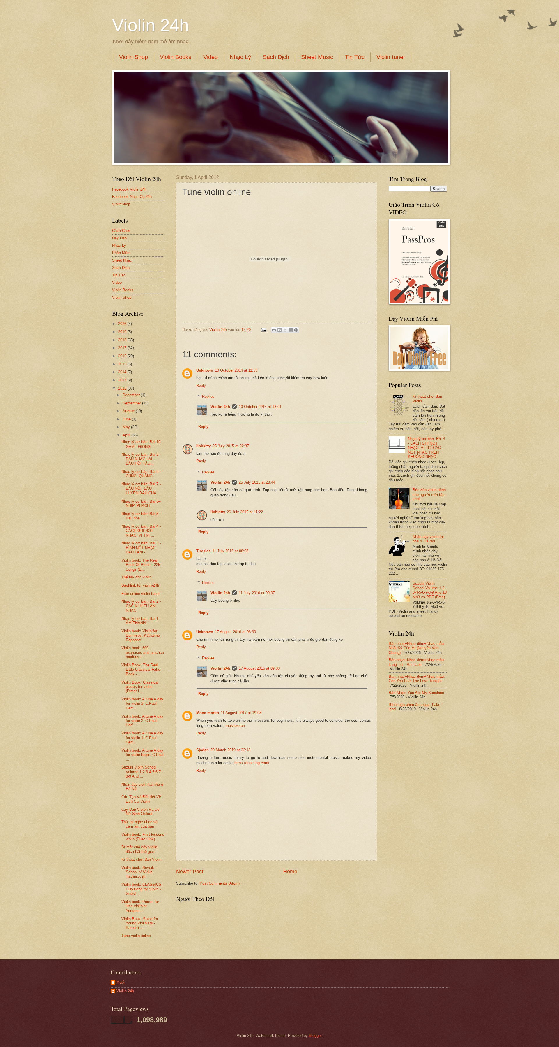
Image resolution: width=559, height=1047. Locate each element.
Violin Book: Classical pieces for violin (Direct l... (139, 686)
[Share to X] (285, 330)
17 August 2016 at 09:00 (259, 668)
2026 (123, 324)
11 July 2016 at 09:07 (257, 593)
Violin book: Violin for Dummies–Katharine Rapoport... (140, 635)
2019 (123, 332)
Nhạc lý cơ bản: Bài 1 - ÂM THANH (141, 620)
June (127, 419)
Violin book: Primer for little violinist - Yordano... (140, 906)
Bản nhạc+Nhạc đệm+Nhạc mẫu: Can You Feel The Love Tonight (417, 678)
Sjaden (202, 750)
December (132, 395)
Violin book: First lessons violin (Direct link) (142, 836)
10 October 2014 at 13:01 (260, 406)
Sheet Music (317, 57)
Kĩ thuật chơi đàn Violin (141, 859)
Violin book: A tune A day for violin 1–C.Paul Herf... (142, 737)
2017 (123, 348)
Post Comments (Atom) (220, 883)
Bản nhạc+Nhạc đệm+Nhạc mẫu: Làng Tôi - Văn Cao (417, 662)
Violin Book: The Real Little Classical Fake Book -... (140, 669)
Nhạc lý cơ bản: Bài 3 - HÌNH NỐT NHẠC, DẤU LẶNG (141, 547)
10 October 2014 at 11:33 (236, 370)
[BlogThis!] (279, 330)
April (127, 435)
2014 (123, 372)
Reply (201, 385)
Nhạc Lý (240, 57)
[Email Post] (263, 329)
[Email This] (274, 330)
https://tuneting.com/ (251, 763)
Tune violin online (136, 936)
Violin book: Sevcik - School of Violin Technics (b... (138, 872)
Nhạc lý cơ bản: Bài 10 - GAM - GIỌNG (142, 444)
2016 (123, 356)
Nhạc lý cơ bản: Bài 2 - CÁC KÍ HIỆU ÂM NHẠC (141, 606)
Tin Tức (355, 57)
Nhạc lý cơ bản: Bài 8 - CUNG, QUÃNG (141, 473)
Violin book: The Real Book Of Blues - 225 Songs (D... (140, 565)
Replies (208, 396)
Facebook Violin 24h (129, 189)
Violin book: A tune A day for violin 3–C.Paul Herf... (142, 703)
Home (290, 871)
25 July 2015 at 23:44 (257, 482)
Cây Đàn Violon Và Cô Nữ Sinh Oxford (140, 811)
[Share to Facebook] (290, 330)
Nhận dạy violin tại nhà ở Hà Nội (428, 539)
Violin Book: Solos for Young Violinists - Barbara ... (139, 923)
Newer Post (189, 871)
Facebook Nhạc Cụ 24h (132, 196)
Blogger (315, 1035)
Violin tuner (390, 57)
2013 (123, 380)
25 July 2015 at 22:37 (231, 446)
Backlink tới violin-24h (140, 585)
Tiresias (203, 551)
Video (210, 57)
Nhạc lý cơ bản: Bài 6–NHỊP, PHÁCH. (140, 503)
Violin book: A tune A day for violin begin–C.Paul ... (142, 755)
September (132, 403)
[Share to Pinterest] (296, 330)
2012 (123, 388)
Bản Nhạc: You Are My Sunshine (416, 693)
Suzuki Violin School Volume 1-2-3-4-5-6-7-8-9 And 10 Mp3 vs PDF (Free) (430, 590)
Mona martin (207, 713)
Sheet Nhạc (122, 260)
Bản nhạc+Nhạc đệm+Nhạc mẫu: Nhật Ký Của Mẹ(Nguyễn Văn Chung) (417, 648)
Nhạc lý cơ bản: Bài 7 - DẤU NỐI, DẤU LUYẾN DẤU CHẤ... (141, 488)
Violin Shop (133, 57)
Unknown (204, 370)
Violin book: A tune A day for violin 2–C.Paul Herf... (142, 720)
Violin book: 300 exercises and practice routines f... (142, 652)
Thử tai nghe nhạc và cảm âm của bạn (139, 824)
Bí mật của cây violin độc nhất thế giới (139, 849)
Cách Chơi (121, 230)
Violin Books (175, 57)
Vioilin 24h (218, 329)
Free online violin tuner (140, 593)
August (129, 411)
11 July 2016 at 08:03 (230, 551)
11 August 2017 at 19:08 (241, 713)
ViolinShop (121, 204)
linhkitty (203, 446)
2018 (123, 340)
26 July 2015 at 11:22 (245, 512)
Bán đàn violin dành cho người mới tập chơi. (429, 494)
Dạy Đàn (119, 238)
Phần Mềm (121, 253)
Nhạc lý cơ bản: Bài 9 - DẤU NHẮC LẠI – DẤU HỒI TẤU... (141, 459)
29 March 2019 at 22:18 (230, 750)
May (127, 427)
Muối (120, 982)
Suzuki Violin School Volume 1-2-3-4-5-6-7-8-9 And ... (141, 771)
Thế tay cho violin (136, 577)
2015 (123, 364)
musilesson (235, 725)
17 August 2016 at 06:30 (235, 632)
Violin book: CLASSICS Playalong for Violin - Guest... (141, 889)
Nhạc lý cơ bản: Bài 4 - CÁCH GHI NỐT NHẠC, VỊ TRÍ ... (141, 530)
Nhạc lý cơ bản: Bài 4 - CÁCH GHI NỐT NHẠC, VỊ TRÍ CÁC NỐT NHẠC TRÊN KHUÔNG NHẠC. (426, 447)
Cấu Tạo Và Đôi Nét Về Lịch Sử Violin (141, 799)
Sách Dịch (276, 57)
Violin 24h (150, 25)
